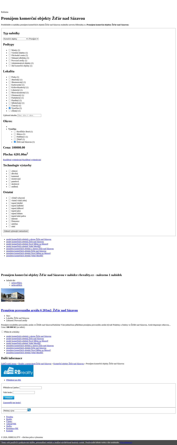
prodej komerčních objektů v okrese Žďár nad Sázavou (28, 239)
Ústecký (16, 105)
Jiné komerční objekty (21, 66)
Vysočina (16, 108)
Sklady (15, 50)
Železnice (15, 221)
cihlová (14, 171)
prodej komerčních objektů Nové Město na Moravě (27, 244)
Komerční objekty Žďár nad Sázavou (68, 364)
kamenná (15, 176)
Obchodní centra (19, 55)
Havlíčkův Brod (25, 131)
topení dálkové (17, 208)
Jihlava (21, 134)
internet (14, 219)
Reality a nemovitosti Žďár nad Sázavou (34, 364)
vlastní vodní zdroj (19, 200)
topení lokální (17, 203)
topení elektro (17, 213)
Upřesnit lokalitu (10, 115)
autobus (14, 224)
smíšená (14, 187)
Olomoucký (17, 95)
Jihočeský (16, 80)
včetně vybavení (18, 198)
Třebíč (21, 139)
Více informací (126, 442)
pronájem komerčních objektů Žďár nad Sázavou (26, 251)
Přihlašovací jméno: (11, 387)
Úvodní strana (10, 364)
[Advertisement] (71, 7)
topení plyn (16, 211)
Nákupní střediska (20, 58)
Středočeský (17, 103)
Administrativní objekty (22, 63)
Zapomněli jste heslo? (12, 403)
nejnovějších (16, 283)
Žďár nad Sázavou (26, 142)
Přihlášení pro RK (13, 380)
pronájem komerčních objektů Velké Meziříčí (24, 256)
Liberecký (17, 90)
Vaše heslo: (7, 392)
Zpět (3, 364)
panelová (15, 181)
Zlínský (15, 111)
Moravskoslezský (20, 93)
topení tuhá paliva (18, 216)
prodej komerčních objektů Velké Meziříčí (23, 246)
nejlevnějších (16, 285)
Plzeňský (16, 100)
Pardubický (17, 98)
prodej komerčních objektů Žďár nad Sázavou (25, 242)
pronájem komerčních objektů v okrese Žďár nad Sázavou (30, 249)
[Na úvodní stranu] (17, 376)
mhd (13, 226)
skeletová (15, 184)
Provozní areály (19, 60)
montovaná (15, 179)
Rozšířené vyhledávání (12, 160)
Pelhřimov (22, 137)
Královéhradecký (19, 87)
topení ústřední (17, 206)
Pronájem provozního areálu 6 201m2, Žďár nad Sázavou (39, 310)
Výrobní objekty (19, 53)
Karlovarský (17, 85)
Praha (15, 77)
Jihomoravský (18, 82)
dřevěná (14, 174)
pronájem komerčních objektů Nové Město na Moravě (28, 253)
